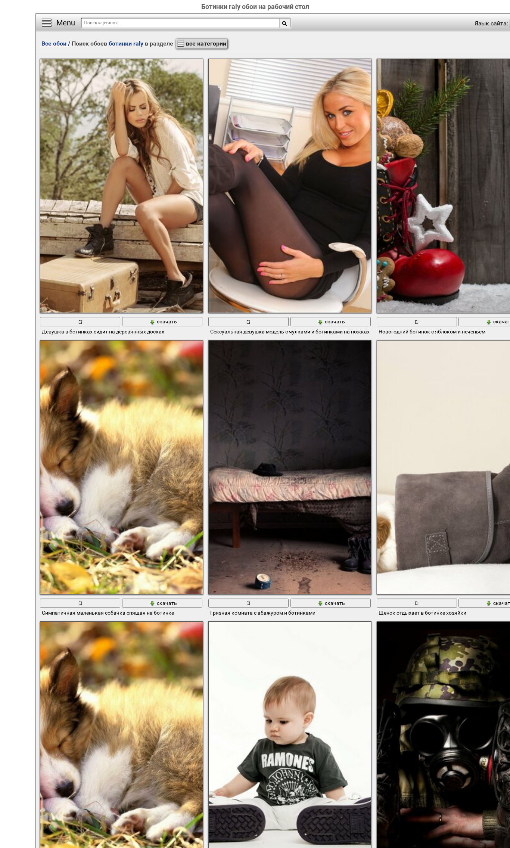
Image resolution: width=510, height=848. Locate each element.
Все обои (53, 43)
